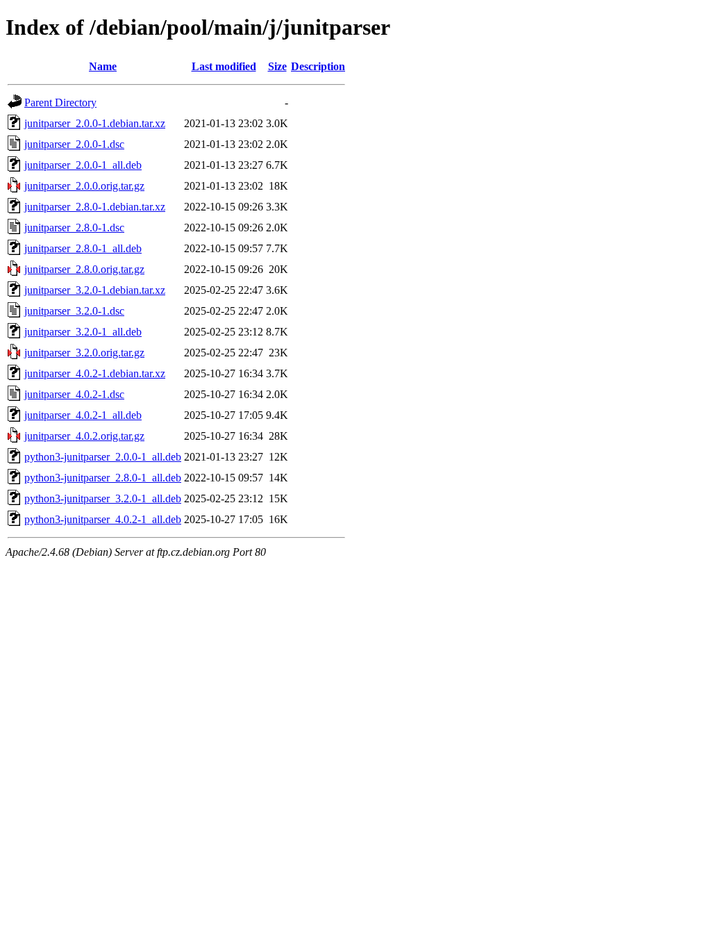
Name (103, 66)
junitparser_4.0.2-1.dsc (74, 394)
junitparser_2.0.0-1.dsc (74, 144)
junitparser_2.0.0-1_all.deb (83, 165)
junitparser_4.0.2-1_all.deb (83, 415)
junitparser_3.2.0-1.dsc (74, 311)
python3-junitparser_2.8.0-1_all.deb (102, 478)
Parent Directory (60, 102)
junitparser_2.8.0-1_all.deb (83, 248)
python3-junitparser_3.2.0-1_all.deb (102, 498)
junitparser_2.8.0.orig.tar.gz (84, 269)
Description (318, 66)
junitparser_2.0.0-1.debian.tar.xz (94, 123)
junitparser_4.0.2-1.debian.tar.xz (94, 373)
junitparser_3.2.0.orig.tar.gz (84, 352)
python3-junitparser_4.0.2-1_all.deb (102, 519)
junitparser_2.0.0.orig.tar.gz (84, 186)
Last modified (224, 66)
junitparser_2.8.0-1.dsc (74, 227)
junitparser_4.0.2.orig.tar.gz (84, 436)
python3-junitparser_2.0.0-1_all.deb (102, 457)
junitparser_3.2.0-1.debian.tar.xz (94, 290)
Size (277, 66)
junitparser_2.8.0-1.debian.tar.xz (94, 207)
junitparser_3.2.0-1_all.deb (83, 332)
